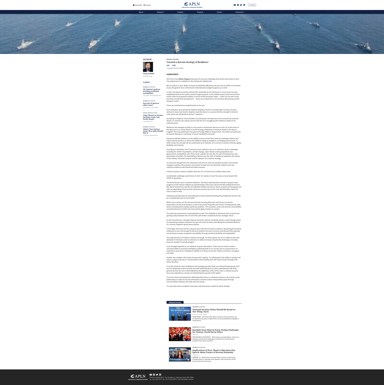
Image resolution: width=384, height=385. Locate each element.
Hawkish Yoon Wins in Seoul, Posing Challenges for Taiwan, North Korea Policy (215, 331)
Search (148, 5)
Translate (252, 5)
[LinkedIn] (244, 4)
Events (219, 12)
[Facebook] (238, 4)
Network (160, 12)
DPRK (174, 65)
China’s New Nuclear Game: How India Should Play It (153, 131)
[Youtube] (235, 4)
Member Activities (172, 59)
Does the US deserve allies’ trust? (151, 104)
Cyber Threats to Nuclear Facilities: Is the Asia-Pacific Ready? (153, 117)
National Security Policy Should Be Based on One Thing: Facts (213, 310)
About (141, 12)
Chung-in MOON (148, 73)
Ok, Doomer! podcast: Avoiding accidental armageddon (151, 91)
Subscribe (138, 5)
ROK (168, 65)
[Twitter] (241, 4)
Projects (200, 12)
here (210, 81)
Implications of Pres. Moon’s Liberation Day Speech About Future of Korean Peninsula (213, 351)
